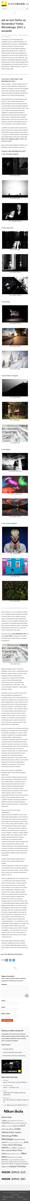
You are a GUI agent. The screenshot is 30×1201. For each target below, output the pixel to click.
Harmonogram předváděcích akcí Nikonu (15, 1142)
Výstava (23, 1159)
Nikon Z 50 (19, 1153)
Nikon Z (10, 1154)
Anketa (8, 1120)
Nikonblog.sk (23, 44)
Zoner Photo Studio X (8, 1164)
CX (20, 1123)
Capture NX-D (13, 1120)
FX (6, 1142)
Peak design (10, 1157)
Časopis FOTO (19, 1164)
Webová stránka (5, 1013)
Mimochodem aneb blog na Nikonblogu (14, 1056)
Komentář (4, 984)
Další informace (6, 1044)
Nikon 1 (15, 1147)
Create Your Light (14, 1123)
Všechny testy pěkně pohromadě (12, 1052)
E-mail (3, 1007)
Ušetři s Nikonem (16, 1159)
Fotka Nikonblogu (23, 35)
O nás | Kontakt (15, 1194)
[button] (15, 12)
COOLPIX (5, 1123)
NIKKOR (5, 1147)
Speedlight (11, 1159)
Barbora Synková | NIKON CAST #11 (17, 1105)
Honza (5, 1091)
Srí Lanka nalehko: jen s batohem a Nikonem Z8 (16, 1101)
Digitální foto (16, 1126)
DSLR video (5, 1129)
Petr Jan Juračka (17, 1157)
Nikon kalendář (7, 1150)
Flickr (13, 1129)
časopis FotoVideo (17, 1166)
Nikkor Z (10, 1148)
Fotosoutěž (16, 1139)
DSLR (22, 1125)
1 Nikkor (4, 1120)
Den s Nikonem (9, 1126)
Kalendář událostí (8, 1049)
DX (11, 1129)
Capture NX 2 (20, 1120)
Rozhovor (5, 1159)
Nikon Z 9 (14, 1154)
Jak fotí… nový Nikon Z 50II (11, 1087)
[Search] (27, 8)
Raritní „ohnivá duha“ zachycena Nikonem (15, 1082)
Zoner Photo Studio (22, 1161)
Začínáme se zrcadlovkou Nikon (10, 1161)
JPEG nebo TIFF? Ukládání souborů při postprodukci (14, 1094)
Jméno (3, 1000)
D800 (22, 1123)
